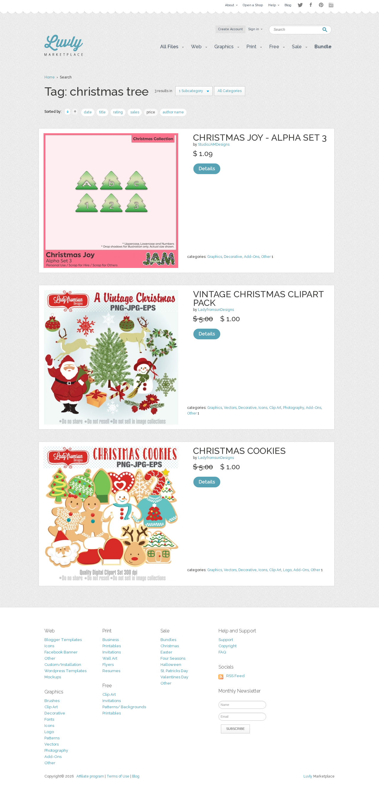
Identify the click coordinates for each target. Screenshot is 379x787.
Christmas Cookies (239, 451)
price (151, 112)
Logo (287, 570)
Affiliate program (90, 776)
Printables (111, 646)
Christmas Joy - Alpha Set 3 (260, 137)
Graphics (214, 257)
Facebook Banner (61, 652)
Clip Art (275, 408)
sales (134, 112)
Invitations (111, 652)
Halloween (170, 664)
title (102, 112)
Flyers (108, 664)
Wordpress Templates (65, 671)
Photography (293, 408)
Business (110, 639)
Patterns (52, 738)
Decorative (233, 257)
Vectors (230, 408)
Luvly (307, 776)
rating (118, 112)
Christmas (169, 646)
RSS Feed (235, 676)
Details (207, 168)
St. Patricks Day (174, 671)
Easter (166, 652)
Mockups (52, 677)
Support (226, 639)
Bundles (168, 639)
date (88, 112)
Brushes (52, 700)
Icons (262, 408)
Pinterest (321, 5)
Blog (135, 776)
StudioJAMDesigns (213, 144)
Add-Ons (251, 257)
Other (266, 257)
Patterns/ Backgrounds (124, 707)
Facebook (311, 5)
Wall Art (109, 658)
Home (49, 77)
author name (173, 112)
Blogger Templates (63, 639)
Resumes (111, 671)
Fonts (49, 719)
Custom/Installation (62, 664)
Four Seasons (172, 658)
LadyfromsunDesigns (216, 310)
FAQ (222, 652)
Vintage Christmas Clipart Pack (258, 298)
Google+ (332, 5)
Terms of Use (118, 776)
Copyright (228, 646)
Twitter (300, 5)
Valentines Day (174, 677)
